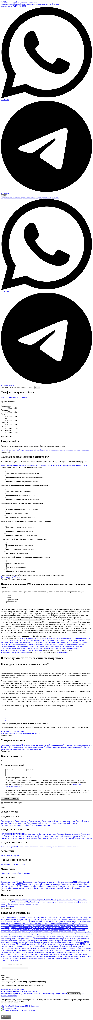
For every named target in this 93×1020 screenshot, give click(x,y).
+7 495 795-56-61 (7, 397)
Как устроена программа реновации (28, 650)
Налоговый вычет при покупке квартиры (74, 886)
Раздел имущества (80, 644)
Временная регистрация (31, 884)
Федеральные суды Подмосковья (35, 882)
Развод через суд (36, 644)
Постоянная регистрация (50, 884)
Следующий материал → (31, 733)
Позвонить (19, 731)
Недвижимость (7, 4)
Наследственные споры (10, 646)
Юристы (16, 4)
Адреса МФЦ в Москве (58, 882)
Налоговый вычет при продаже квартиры (17, 888)
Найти (37, 387)
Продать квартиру (73, 640)
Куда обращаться (48, 465)
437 (16, 1002)
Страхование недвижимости (21, 648)
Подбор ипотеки (33, 823)
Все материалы (12, 640)
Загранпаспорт (48, 648)
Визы (37, 450)
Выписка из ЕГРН (14, 884)
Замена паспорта (7, 465)
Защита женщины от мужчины (13, 864)
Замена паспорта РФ (9, 847)
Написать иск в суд (30, 834)
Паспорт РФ (37, 648)
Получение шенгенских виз (68, 847)
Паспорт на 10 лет (26, 640)
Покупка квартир (21, 821)
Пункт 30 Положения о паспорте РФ (26, 620)
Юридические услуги (27, 450)
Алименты (47, 644)
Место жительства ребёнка (62, 644)
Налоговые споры (27, 646)
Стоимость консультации (71, 638)
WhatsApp (5, 731)
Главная (4, 450)
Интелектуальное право (82, 838)
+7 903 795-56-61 (20, 397)
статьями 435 (6, 1002)
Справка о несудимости (64, 648)
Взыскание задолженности (48, 838)
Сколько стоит (60, 465)
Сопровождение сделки (78, 642)
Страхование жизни (27, 4)
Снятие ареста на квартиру (40, 825)
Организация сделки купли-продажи (54, 823)
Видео (86, 450)
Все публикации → (8, 906)
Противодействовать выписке (68, 834)
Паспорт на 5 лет (40, 640)
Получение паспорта (34, 465)
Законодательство (77, 450)
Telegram (12, 731)
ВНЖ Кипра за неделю (10, 856)
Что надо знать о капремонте (72, 884)
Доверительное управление (44, 642)
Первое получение (53, 638)
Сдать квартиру (27, 642)
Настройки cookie (74, 993)
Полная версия (11, 996)
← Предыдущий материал (11, 733)
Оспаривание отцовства (71, 836)
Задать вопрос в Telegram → (12, 577)
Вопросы (83, 465)
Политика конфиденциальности (54, 993)
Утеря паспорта (20, 465)
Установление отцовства (52, 836)
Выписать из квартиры (21, 644)
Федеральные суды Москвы (11, 882)
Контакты (55, 4)
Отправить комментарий (10, 798)
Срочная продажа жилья (17, 823)
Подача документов (43, 4)
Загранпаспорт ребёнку (56, 640)
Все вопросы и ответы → (11, 960)
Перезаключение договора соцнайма (15, 825)
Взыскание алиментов (12, 836)
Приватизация (74, 823)
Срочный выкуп (62, 642)
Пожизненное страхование (60, 646)
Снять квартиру (15, 642)
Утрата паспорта (39, 638)
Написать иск (6, 644)
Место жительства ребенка (32, 836)
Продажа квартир (8, 821)
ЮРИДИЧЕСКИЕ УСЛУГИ (12, 834)
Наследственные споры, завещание (23, 838)
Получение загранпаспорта (27, 847)
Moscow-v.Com (6, 650)
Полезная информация (71, 888)
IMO (11, 385)
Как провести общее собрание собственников (39, 886)
